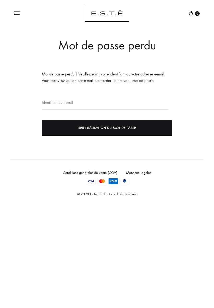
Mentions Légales (138, 172)
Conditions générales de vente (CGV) (90, 172)
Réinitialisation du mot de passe (107, 128)
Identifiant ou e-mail (57, 102)
